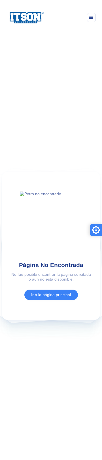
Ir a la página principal (51, 294)
